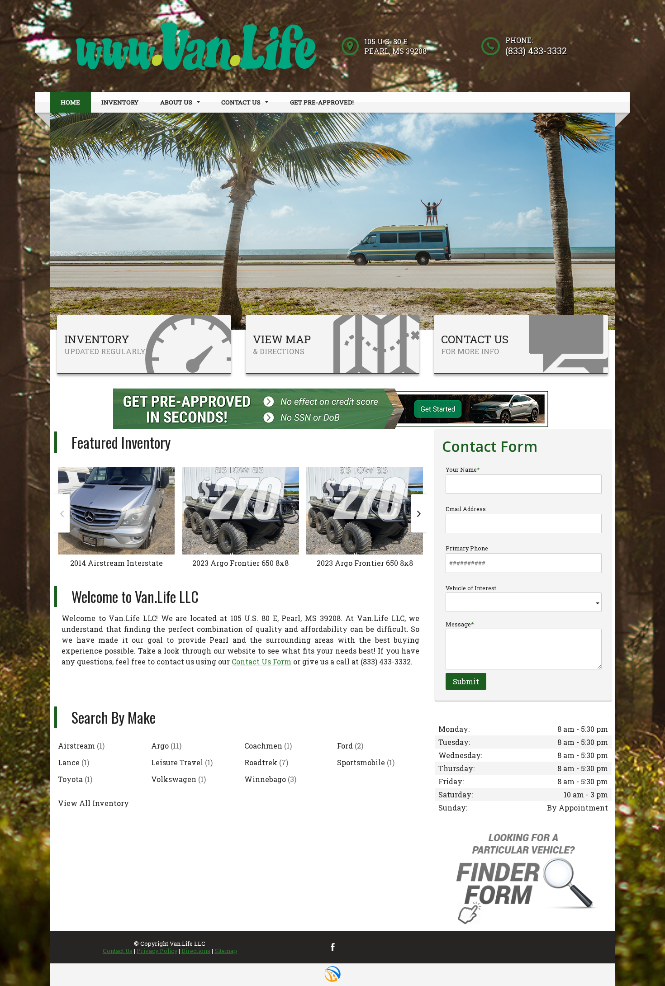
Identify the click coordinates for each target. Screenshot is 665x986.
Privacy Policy (157, 950)
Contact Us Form (261, 661)
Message (458, 624)
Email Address (466, 508)
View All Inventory (93, 803)
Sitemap (225, 950)
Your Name (461, 469)
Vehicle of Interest (471, 588)
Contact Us (118, 950)
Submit (466, 681)
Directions (195, 950)
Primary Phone (467, 548)
